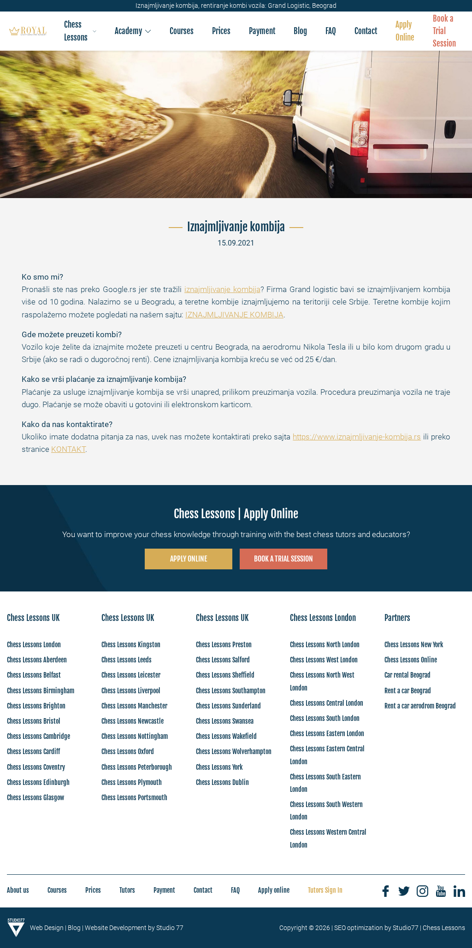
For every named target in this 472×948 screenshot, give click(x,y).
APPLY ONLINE (188, 558)
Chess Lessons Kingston (130, 645)
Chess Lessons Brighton (36, 706)
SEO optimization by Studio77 (376, 927)
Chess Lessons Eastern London (327, 733)
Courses (57, 890)
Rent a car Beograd (407, 691)
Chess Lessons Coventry (36, 767)
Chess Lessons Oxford (127, 751)
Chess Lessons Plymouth (131, 782)
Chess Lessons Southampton (231, 691)
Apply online (273, 890)
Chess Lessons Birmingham (40, 691)
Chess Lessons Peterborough (136, 767)
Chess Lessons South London (325, 718)
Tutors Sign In (325, 890)
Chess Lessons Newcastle (132, 721)
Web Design (47, 927)
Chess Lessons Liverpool (130, 691)
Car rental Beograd (407, 675)
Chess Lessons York (219, 767)
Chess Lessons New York (413, 645)
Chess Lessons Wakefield (226, 736)
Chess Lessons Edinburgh (38, 782)
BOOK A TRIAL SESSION (283, 558)
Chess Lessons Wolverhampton (233, 751)
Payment (164, 890)
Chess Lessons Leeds (126, 660)
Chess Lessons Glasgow (35, 798)
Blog (74, 927)
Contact (203, 890)
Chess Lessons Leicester (130, 675)
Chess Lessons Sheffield (225, 675)
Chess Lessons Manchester (134, 706)
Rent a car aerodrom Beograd (420, 706)
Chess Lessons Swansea (225, 721)
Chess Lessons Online (410, 660)
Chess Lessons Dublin (222, 782)
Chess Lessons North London (325, 645)
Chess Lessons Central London (326, 703)
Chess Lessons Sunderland (228, 706)
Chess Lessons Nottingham (134, 736)
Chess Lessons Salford (223, 660)
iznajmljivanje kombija (222, 289)
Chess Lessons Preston (224, 645)
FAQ (235, 890)
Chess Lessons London (34, 645)
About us (18, 890)
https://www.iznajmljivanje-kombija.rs (357, 436)
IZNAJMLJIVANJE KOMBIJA (234, 314)
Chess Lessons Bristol (33, 721)
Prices (93, 890)
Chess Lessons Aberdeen (37, 660)
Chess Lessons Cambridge (38, 736)
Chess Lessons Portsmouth (134, 798)
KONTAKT (68, 449)
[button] (80, 31)
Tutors (127, 890)
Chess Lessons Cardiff (33, 751)
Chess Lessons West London (324, 660)
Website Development (116, 927)
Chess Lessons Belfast (34, 675)
